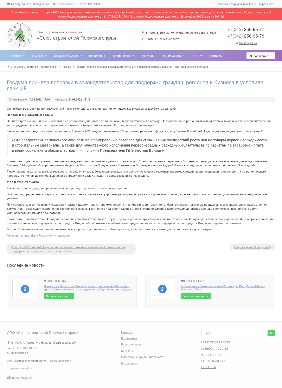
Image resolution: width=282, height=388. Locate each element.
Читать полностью (57, 296)
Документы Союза (66, 55)
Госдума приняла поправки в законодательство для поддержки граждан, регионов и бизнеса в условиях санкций (135, 85)
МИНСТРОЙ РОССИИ (216, 342)
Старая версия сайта (19, 368)
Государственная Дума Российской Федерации (39, 235)
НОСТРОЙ (208, 367)
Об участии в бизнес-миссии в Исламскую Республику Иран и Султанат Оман (223, 287)
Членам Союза (171, 55)
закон (45, 121)
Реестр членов (121, 55)
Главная (15, 55)
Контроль (148, 55)
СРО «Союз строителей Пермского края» (42, 332)
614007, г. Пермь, (180, 32)
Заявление (261, 56)
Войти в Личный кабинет (162, 39)
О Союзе (38, 55)
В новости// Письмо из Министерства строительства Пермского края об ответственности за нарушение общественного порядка (87, 287)
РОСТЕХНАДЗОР (213, 361)
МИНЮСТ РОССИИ (214, 348)
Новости (126, 332)
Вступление (97, 55)
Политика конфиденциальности (236, 4)
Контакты (216, 55)
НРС (195, 55)
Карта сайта (266, 4)
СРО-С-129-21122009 (87, 4)
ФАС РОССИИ (211, 355)
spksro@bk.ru (248, 43)
